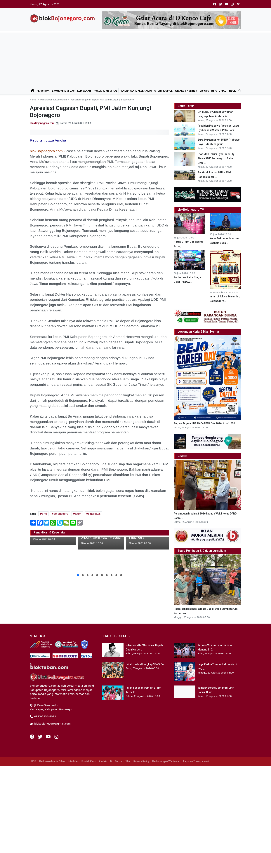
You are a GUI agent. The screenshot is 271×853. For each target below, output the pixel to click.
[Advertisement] (135, 58)
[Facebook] (32, 736)
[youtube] (226, 4)
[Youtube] (48, 736)
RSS (33, 761)
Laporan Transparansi (196, 761)
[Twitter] (40, 736)
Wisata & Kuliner (186, 90)
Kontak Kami (88, 761)
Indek (232, 90)
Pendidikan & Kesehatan (136, 90)
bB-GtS (204, 90)
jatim (78, 513)
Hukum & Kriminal (105, 90)
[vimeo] (238, 4)
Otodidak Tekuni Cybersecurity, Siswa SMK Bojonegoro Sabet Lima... (216, 158)
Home (33, 99)
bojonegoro (60, 513)
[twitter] (220, 4)
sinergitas (94, 513)
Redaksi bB (105, 761)
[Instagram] (56, 736)
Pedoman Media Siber (52, 761)
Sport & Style (163, 90)
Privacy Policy (141, 761)
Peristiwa (43, 90)
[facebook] (215, 4)
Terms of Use (123, 761)
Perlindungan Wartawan (166, 761)
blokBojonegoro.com (42, 123)
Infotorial (218, 90)
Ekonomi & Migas (63, 90)
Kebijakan (84, 90)
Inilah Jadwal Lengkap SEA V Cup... (146, 664)
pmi (44, 513)
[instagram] (232, 4)
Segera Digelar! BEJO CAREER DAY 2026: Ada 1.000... (205, 423)
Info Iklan (73, 761)
